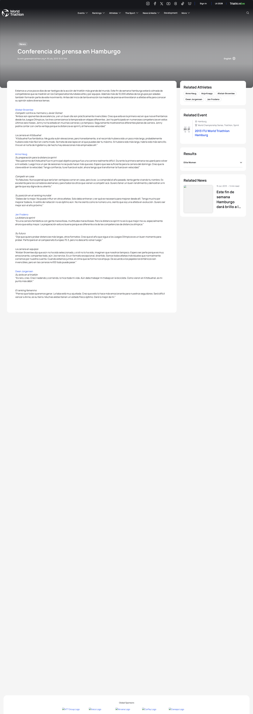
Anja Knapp (207, 93)
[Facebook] (155, 4)
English (227, 58)
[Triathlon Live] (237, 3)
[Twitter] (161, 3)
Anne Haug (21, 154)
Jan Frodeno (21, 214)
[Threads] (175, 4)
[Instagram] (148, 4)
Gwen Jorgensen (24, 271)
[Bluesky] (189, 4)
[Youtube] (168, 3)
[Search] (247, 12)
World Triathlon (13, 13)
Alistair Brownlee (24, 109)
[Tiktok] (182, 4)
